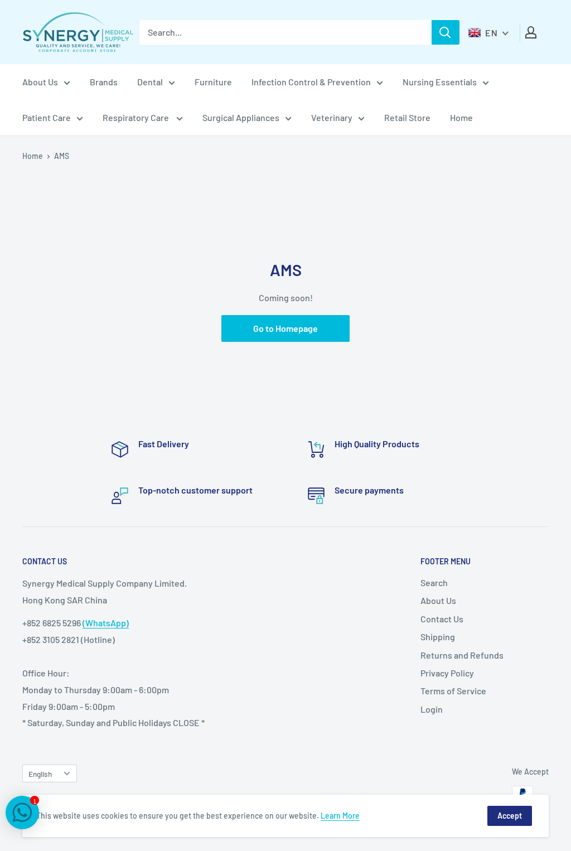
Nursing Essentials (440, 81)
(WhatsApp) (106, 622)
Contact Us (441, 618)
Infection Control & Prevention (311, 81)
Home (461, 117)
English (40, 774)
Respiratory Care (137, 117)
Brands (104, 81)
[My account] (530, 32)
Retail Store (407, 117)
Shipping (437, 636)
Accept (509, 815)
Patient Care (46, 117)
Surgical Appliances (240, 117)
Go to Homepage (285, 328)
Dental (150, 81)
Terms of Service (453, 690)
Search (434, 582)
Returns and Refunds (462, 655)
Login (431, 709)
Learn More (340, 815)
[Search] (445, 32)
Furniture (213, 81)
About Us (40, 81)
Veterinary (331, 117)
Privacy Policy (447, 673)
